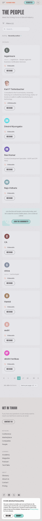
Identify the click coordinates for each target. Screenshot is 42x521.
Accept (18, 516)
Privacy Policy (34, 509)
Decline (8, 516)
